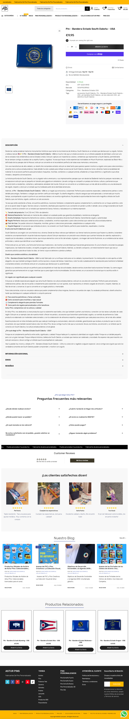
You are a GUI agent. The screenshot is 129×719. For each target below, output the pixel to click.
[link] (17, 554)
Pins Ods (106, 16)
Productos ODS (43, 700)
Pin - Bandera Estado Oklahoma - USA (80, 641)
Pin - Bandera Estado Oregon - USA (112, 640)
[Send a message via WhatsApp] (124, 714)
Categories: (70, 90)
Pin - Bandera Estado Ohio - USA (48, 640)
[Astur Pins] (4, 9)
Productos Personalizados (66, 16)
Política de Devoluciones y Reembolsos (103, 713)
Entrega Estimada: (75, 72)
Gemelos (41, 688)
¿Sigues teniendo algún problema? (83, 433)
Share (121, 60)
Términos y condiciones (89, 682)
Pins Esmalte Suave (66, 681)
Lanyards (41, 694)
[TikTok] (33, 682)
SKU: (67, 85)
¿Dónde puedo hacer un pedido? (19, 417)
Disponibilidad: (71, 82)
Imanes (40, 691)
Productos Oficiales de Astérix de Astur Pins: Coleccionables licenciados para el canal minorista (17, 568)
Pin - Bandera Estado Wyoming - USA (16, 640)
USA (39, 697)
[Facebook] (12, 682)
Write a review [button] (82, 460)
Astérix (40, 675)
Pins (39, 678)
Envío (84, 685)
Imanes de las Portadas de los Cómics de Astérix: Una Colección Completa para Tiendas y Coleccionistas (111, 568)
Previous (6, 632)
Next (122, 632)
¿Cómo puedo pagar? (77, 425)
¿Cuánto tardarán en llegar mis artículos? (85, 409)
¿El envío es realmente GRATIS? (81, 417)
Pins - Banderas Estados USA (88, 90)
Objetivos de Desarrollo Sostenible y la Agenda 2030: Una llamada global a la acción (79, 568)
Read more (8, 587)
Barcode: (69, 88)
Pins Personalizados (43, 16)
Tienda (24, 15)
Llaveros (41, 685)
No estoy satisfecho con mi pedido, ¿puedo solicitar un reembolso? (28, 434)
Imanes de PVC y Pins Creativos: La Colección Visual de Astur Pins (48, 568)
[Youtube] (28, 682)
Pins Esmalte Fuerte (67, 678)
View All (122, 538)
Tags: (67, 93)
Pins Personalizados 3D (67, 687)
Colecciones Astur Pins (90, 16)
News (6, 547)
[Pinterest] (18, 682)
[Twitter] (7, 682)
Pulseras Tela (42, 682)
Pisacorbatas (42, 703)
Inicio (31, 16)
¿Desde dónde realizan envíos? (18, 409)
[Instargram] (23, 682)
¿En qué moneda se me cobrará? (19, 425)
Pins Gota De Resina (66, 684)
